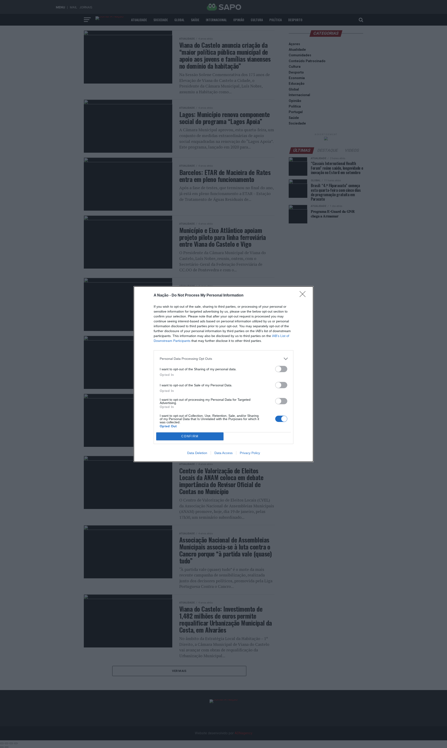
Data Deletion (197, 453)
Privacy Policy (250, 453)
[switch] (281, 369)
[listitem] (223, 358)
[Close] (304, 295)
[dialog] (223, 374)
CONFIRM (190, 436)
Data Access (223, 453)
